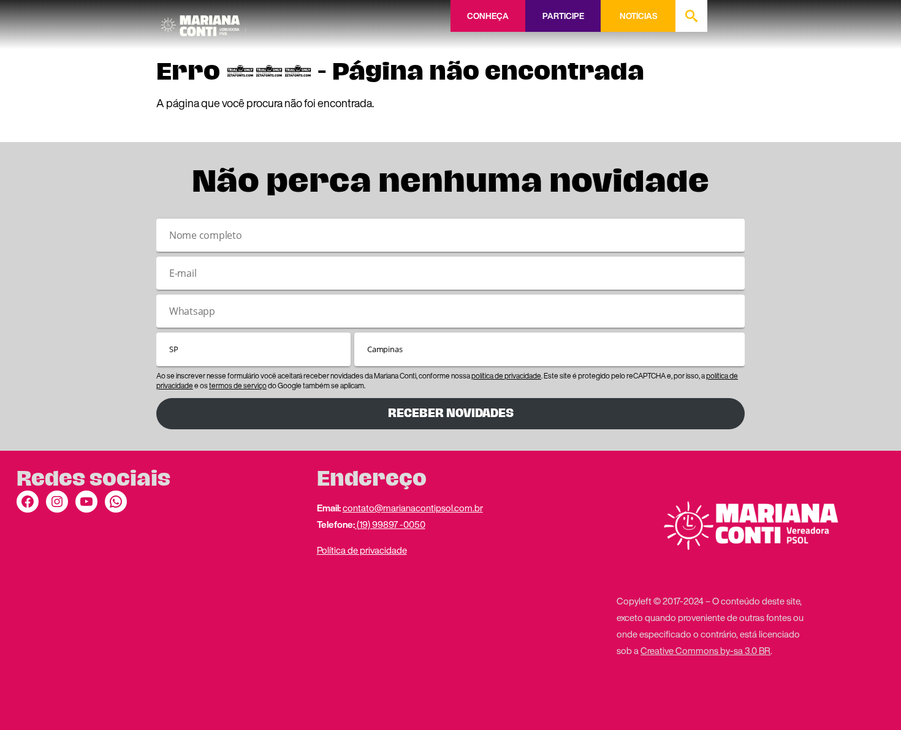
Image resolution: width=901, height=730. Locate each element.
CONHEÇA (488, 16)
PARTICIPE (563, 16)
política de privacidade (506, 376)
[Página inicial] (203, 21)
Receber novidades (451, 413)
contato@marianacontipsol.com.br (413, 507)
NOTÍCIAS (638, 16)
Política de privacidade (362, 550)
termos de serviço (238, 385)
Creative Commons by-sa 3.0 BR (705, 650)
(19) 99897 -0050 (390, 524)
